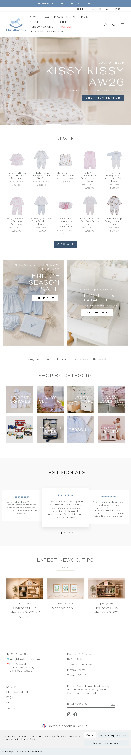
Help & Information (45, 31)
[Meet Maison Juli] (65, 588)
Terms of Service (78, 675)
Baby (85, 17)
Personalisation (43, 26)
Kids (51, 22)
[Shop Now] (33, 303)
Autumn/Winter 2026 (61, 17)
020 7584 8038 (19, 654)
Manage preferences (106, 742)
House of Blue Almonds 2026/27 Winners (25, 612)
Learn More (28, 739)
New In (35, 17)
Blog (9, 702)
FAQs (9, 697)
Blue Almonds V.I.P (18, 692)
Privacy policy (10, 751)
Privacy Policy (76, 669)
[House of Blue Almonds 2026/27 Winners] (24, 588)
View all (65, 244)
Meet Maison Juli (65, 608)
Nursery (36, 22)
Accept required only (113, 735)
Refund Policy (76, 659)
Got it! (90, 735)
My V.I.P (11, 686)
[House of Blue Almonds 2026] (106, 588)
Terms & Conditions (31, 751)
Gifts (64, 22)
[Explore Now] (97, 303)
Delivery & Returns (79, 654)
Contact (11, 708)
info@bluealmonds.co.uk (24, 659)
